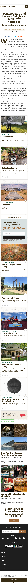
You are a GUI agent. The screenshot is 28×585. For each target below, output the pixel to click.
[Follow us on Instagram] (16, 538)
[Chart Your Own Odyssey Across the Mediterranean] (14, 444)
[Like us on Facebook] (3, 538)
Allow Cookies (14, 579)
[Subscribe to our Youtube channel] (7, 538)
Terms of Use (15, 240)
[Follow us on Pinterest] (20, 538)
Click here (9, 415)
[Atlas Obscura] (8, 6)
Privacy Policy (8, 240)
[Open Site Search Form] (23, 6)
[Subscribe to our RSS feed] (24, 538)
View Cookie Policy (9, 576)
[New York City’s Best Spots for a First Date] (14, 485)
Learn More (14, 520)
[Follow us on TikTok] (12, 538)
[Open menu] (26, 6)
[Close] (26, 572)
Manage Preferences (14, 582)
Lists (14, 11)
